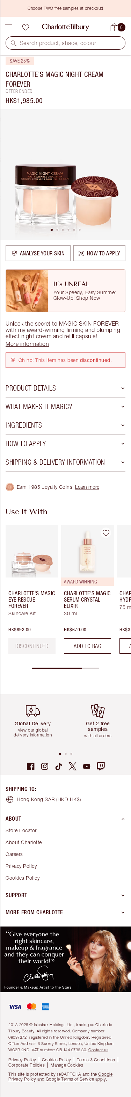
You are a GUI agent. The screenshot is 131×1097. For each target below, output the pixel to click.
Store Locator (21, 830)
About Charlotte (24, 842)
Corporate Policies (26, 1065)
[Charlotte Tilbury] (65, 27)
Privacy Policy (21, 866)
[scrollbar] (65, 668)
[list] (65, 174)
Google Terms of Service (70, 1079)
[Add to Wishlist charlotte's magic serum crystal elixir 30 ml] (106, 533)
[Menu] (9, 27)
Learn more (87, 487)
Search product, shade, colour (58, 43)
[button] (13, 43)
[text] (32, 646)
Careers (14, 854)
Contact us (98, 1049)
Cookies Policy (22, 878)
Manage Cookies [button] (67, 1065)
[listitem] (65, 174)
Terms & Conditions (96, 1059)
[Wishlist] (25, 27)
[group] (30, 592)
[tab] (52, 230)
